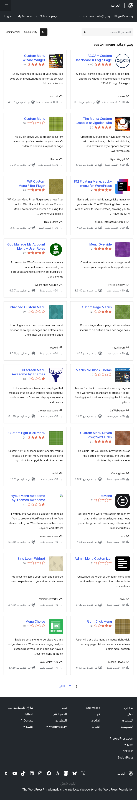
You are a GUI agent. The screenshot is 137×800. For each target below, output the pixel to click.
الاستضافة (127, 720)
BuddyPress (125, 757)
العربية (121, 773)
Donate (26, 720)
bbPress (128, 751)
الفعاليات (28, 714)
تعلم (64, 708)
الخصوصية (127, 726)
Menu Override (100, 244)
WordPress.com (121, 738)
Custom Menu (34, 119)
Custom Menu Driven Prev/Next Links (96, 435)
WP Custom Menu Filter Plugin (32, 183)
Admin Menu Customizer (93, 558)
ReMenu (106, 496)
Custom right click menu (26, 433)
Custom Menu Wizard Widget (33, 58)
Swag (27, 726)
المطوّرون (61, 720)
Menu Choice (35, 621)
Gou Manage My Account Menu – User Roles (26, 246)
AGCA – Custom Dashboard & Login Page (93, 58)
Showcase (93, 708)
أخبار (130, 714)
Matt (128, 745)
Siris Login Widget (31, 558)
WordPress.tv (56, 726)
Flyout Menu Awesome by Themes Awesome (28, 498)
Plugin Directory (124, 16)
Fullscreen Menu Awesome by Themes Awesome (28, 372)
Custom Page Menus (96, 307)
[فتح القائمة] (5, 5)
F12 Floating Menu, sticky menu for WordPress (93, 183)
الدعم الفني (60, 714)
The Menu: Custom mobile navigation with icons (95, 121)
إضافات (95, 720)
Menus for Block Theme (94, 370)
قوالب (96, 714)
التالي (62, 686)
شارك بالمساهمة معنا (20, 708)
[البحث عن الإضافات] (85, 32)
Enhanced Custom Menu (27, 307)
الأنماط (96, 726)
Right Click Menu (99, 621)
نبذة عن (128, 708)
